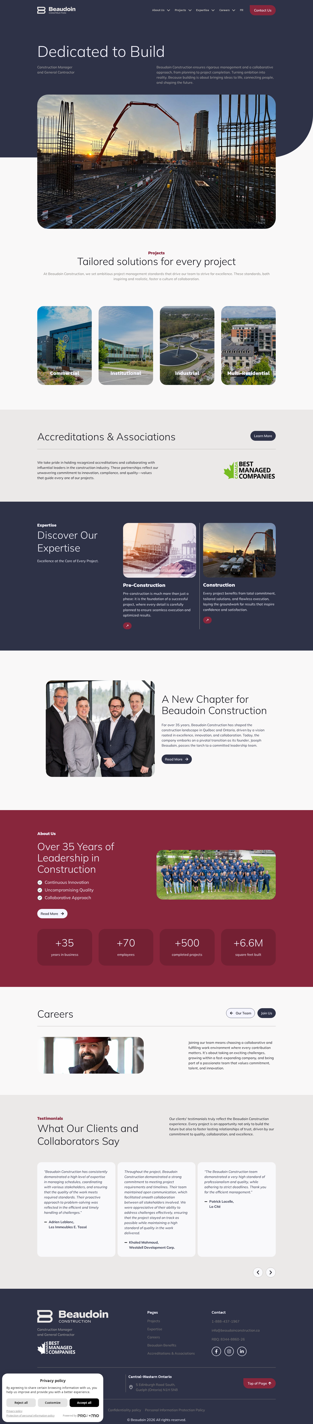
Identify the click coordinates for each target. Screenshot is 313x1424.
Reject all (21, 1403)
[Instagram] (229, 1351)
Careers (224, 10)
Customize (52, 1403)
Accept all (84, 1403)
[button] (258, 1272)
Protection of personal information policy (30, 1415)
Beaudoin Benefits (161, 1345)
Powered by (70, 1415)
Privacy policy (14, 1411)
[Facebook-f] (216, 1351)
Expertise (202, 10)
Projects (180, 10)
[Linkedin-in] (242, 1351)
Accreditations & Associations (171, 1353)
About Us (158, 10)
